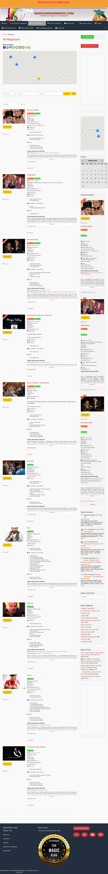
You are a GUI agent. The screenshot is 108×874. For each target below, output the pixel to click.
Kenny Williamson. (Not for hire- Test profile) (39, 315)
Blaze (28, 528)
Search (68, 93)
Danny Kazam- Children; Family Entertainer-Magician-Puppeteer (91, 560)
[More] (29, 47)
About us (6, 834)
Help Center (7, 850)
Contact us (6, 838)
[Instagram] (10, 47)
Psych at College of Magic (61, 651)
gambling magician (35, 752)
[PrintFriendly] (26, 47)
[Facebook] (7, 47)
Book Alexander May (32, 239)
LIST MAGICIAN (87, 37)
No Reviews (30, 168)
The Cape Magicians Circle (44, 290)
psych (53, 651)
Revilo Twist (30, 461)
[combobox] (11, 104)
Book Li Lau (30, 603)
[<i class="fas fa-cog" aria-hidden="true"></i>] (73, 93)
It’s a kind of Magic (39, 651)
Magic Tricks (85, 627)
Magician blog (7, 830)
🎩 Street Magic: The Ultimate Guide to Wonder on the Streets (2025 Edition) (91, 661)
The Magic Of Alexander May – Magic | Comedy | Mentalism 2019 (61, 291)
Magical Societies (86, 632)
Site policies (19, 872)
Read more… (52, 159)
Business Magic (34, 180)
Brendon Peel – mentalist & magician (45, 653)
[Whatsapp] (13, 47)
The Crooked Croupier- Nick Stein (36, 747)
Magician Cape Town (36, 321)
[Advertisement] (92, 79)
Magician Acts (35, 125)
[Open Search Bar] (106, 28)
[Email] (22, 47)
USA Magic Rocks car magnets (90, 676)
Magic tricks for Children (88, 629)
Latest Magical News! (88, 618)
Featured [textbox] (6, 104)
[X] (4, 47)
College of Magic (86, 608)
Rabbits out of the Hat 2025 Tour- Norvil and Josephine (47, 152)
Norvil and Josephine (33, 110)
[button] (60, 77)
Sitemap (5, 842)
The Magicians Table (42, 789)
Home (5, 34)
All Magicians (11, 39)
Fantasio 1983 (98, 529)
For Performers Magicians (89, 611)
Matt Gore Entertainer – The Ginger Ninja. (38, 382)
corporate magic (35, 245)
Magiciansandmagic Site (88, 637)
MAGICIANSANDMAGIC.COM (54, 13)
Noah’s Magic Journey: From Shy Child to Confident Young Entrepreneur (91, 667)
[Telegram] (16, 47)
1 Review (29, 376)
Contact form (7, 127)
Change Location (86, 23)
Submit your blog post (10, 846)
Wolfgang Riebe (31, 175)
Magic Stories (85, 625)
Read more (89, 525)
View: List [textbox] (22, 104)
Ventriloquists (85, 641)
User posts (84, 639)
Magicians (42, 125)
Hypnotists (84, 613)
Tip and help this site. (81, 828)
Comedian (33, 388)
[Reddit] (19, 47)
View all (92, 504)
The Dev (29, 675)
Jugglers (83, 615)
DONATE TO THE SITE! (89, 46)
